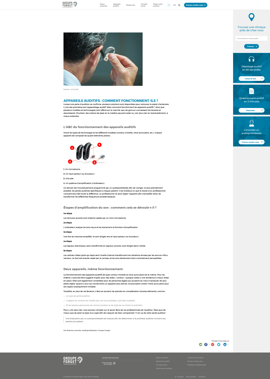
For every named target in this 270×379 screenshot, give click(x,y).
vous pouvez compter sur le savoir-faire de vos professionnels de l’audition (118, 310)
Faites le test (250, 79)
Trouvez (250, 46)
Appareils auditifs (116, 5)
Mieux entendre (103, 5)
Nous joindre (191, 377)
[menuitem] (103, 5)
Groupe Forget (104, 330)
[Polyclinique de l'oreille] (112, 364)
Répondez (250, 110)
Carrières (201, 377)
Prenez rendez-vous (194, 5)
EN (174, 5)
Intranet (180, 377)
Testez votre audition (157, 5)
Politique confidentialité (196, 365)
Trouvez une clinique (195, 358)
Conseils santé (144, 5)
